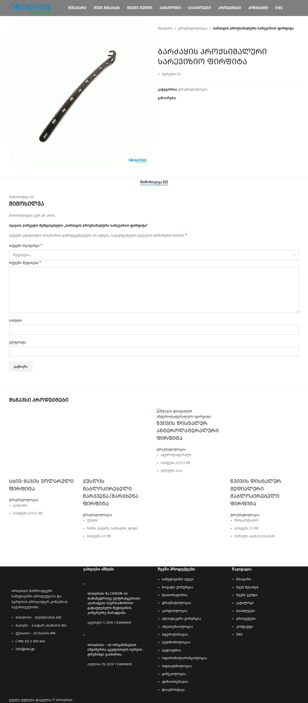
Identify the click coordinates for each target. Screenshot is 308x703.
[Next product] (172, 39)
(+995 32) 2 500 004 (30, 641)
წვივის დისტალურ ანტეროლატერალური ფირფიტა (188, 431)
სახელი (15, 320)
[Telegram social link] (202, 98)
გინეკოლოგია (174, 674)
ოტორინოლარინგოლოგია (184, 658)
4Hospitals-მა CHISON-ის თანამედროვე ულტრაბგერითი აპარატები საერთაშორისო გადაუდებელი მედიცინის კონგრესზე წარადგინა (113, 603)
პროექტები (246, 619)
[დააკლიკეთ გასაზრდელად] (19, 157)
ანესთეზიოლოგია (177, 627)
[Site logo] (30, 8)
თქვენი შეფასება (25, 262)
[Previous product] (161, 39)
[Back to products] (166, 39)
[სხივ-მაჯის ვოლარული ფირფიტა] (43, 443)
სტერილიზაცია (175, 634)
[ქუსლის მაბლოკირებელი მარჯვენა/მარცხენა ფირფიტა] (117, 443)
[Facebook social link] (179, 98)
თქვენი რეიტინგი (25, 245)
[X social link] (185, 98)
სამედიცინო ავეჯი (178, 579)
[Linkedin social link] (196, 98)
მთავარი (165, 28)
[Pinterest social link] (191, 98)
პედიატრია (171, 650)
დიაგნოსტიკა (173, 690)
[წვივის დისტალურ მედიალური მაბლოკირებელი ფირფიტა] (264, 443)
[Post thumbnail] (96, 584)
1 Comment (122, 622)
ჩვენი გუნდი (247, 595)
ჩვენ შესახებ (247, 587)
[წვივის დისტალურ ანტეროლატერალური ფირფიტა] (191, 414)
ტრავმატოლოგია (192, 28)
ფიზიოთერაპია (175, 682)
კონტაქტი (244, 627)
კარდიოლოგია (174, 611)
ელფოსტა (17, 342)
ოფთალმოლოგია (177, 666)
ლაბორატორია (174, 595)
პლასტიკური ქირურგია (181, 619)
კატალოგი (245, 603)
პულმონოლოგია (176, 642)
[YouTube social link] (24, 665)
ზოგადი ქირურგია (177, 587)
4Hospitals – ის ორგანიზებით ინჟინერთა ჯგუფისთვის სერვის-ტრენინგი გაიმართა (115, 650)
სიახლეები (245, 611)
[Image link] (35, 576)
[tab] (154, 182)
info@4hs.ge (25, 649)
